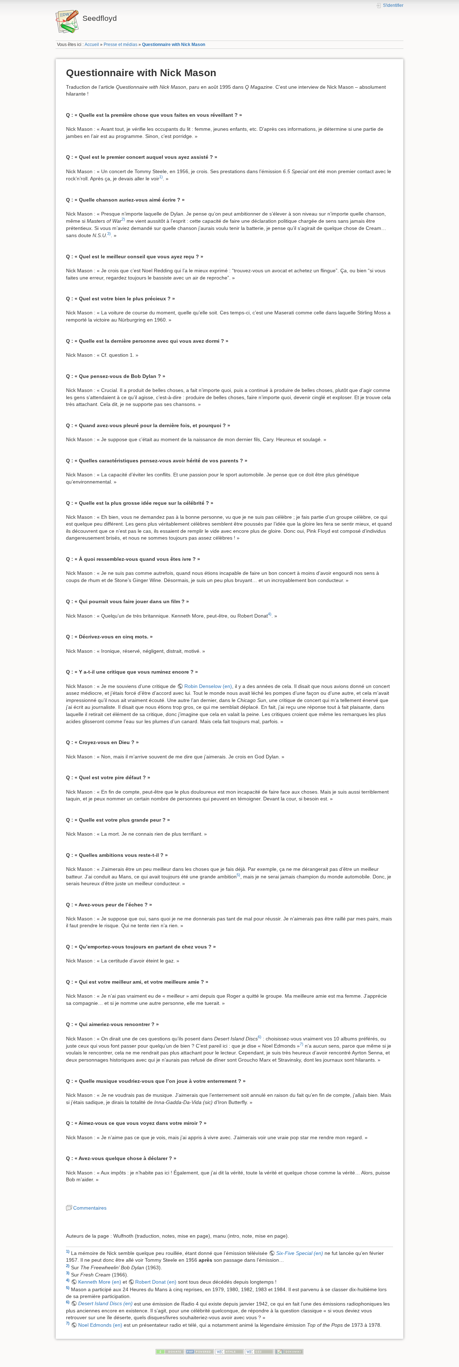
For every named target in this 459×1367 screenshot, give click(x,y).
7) (301, 1044)
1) (161, 177)
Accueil (92, 44)
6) (259, 1037)
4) (269, 614)
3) (109, 233)
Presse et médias (120, 44)
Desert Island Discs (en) (105, 1303)
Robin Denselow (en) (208, 686)
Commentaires (90, 1208)
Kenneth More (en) (99, 1282)
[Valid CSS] (259, 1351)
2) (123, 219)
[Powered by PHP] (199, 1351)
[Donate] (170, 1351)
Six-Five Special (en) (299, 1253)
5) (238, 875)
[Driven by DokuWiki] (289, 1351)
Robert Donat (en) (155, 1282)
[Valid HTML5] (229, 1351)
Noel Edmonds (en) (100, 1325)
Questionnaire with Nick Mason (173, 44)
